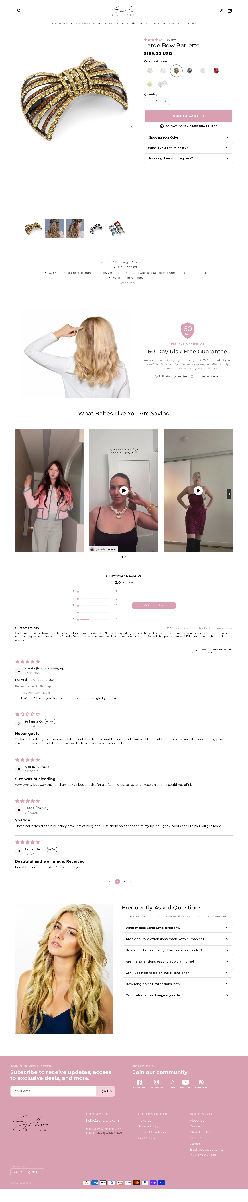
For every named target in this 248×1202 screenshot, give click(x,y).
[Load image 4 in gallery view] (95, 228)
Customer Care (154, 1114)
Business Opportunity (206, 1149)
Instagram (156, 1087)
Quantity (150, 94)
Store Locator (200, 1132)
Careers (196, 1143)
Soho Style (201, 1114)
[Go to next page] (137, 881)
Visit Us (195, 1138)
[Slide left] (19, 228)
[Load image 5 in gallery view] (116, 228)
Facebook (139, 1087)
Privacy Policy (148, 1126)
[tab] (122, 556)
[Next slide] (229, 494)
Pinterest (201, 1087)
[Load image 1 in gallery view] (33, 228)
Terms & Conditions (153, 1132)
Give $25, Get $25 (203, 1155)
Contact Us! (147, 1138)
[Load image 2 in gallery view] (54, 228)
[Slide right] (131, 127)
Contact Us (198, 1126)
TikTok (171, 1087)
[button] (19, 11)
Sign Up (105, 1091)
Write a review (154, 605)
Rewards (144, 1120)
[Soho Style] (30, 1123)
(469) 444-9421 (109, 1133)
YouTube (185, 1087)
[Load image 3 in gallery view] (75, 228)
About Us (197, 1120)
